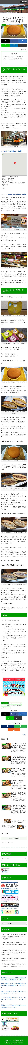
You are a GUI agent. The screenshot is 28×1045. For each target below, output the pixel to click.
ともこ (20, 979)
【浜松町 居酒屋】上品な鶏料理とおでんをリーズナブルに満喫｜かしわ (13, 959)
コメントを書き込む (14, 838)
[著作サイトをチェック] (7, 726)
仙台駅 (14, 194)
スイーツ (19, 703)
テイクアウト (12, 703)
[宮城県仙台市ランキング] (5, 869)
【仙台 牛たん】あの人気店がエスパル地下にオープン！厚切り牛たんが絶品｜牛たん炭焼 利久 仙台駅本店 (13, 952)
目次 (12, 53)
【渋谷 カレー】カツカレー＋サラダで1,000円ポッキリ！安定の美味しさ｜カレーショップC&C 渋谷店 (13, 937)
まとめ (5, 63)
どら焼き (10, 194)
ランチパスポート (6, 707)
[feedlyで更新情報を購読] (20, 726)
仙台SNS (19, 705)
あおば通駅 (24, 194)
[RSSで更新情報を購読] (14, 729)
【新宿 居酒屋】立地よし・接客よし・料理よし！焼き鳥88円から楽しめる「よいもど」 (13, 965)
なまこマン (22, 985)
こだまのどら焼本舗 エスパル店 (11, 151)
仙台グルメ (5, 703)
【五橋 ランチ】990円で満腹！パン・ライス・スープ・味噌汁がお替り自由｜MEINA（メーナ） (14, 944)
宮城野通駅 (18, 194)
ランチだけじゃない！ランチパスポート (13, 56)
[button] (22, 45)
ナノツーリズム (6, 705)
